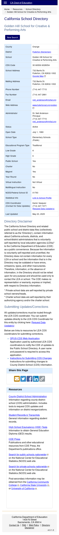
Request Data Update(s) (44, 208)
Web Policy (34, 525)
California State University (33, 485)
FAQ (24, 525)
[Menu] (5, 2)
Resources (17, 9)
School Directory (33, 9)
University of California (22, 488)
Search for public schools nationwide (27, 454)
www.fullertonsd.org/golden (45, 105)
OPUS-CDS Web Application (25, 338)
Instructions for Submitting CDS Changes (31, 358)
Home (7, 9)
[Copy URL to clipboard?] (42, 378)
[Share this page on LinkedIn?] (36, 378)
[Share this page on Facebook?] (30, 378)
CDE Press (14, 439)
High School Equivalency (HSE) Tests (28, 427)
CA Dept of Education (21, 2)
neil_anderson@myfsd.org (44, 99)
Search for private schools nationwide (28, 466)
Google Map (38, 76)
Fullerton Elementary (42, 51)
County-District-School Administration (28, 396)
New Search (12, 37)
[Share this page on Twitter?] (23, 378)
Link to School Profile (42, 197)
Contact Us (14, 525)
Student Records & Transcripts (24, 415)
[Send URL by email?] (17, 378)
